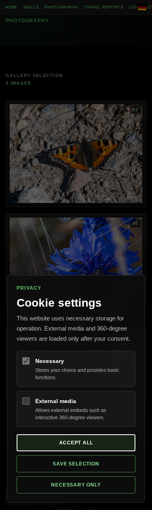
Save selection (76, 464)
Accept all (76, 443)
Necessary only (76, 485)
